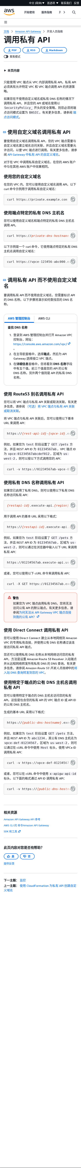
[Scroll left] (21, 12)
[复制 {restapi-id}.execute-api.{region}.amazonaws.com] (73, 505)
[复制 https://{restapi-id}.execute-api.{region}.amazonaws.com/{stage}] (73, 526)
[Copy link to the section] (4, 132)
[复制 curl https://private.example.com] (73, 199)
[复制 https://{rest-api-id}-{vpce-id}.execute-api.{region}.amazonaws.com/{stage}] (73, 433)
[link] (55, 31)
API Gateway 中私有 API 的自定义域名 (33, 154)
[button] (12, 70)
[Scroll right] (64, 12)
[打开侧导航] (5, 22)
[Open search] (73, 12)
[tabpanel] (40, 354)
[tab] (19, 318)
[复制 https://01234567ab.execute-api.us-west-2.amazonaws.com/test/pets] (73, 562)
